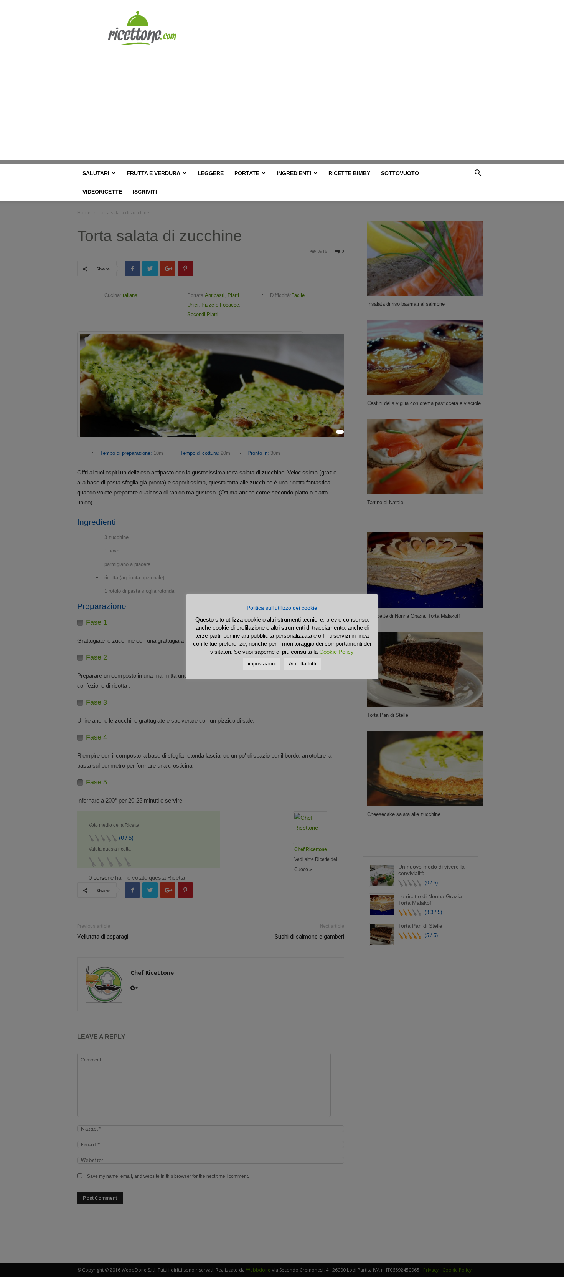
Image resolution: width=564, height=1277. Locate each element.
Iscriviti (145, 192)
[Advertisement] (282, 106)
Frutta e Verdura (153, 173)
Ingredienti (294, 173)
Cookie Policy (336, 651)
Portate (246, 173)
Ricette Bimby (349, 173)
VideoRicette (102, 192)
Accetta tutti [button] (302, 664)
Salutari (95, 173)
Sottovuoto (400, 173)
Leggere (211, 173)
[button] (477, 174)
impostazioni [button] (262, 664)
